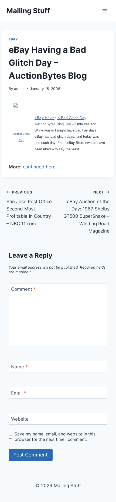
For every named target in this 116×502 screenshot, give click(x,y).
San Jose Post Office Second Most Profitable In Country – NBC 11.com (29, 208)
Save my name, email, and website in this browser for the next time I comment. (55, 436)
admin (19, 88)
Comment (23, 289)
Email (18, 393)
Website (20, 419)
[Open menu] (105, 10)
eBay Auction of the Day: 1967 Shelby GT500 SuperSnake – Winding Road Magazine (86, 211)
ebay (13, 39)
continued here (39, 166)
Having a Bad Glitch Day (60, 118)
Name (19, 366)
